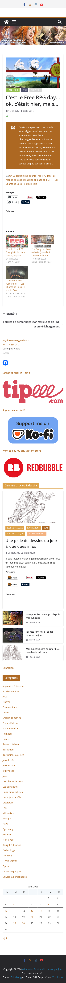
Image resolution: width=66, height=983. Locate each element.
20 (32, 916)
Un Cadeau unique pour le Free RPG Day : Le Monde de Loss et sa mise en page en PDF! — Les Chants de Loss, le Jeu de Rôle (32, 179)
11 (14, 910)
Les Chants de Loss (13, 781)
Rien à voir (36, 90)
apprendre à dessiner (13, 686)
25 (14, 923)
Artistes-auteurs (11, 691)
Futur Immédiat (11, 728)
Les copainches (11, 786)
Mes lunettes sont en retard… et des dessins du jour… (43, 650)
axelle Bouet (28, 111)
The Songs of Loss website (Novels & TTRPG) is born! (41, 252)
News (46, 528)
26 (23, 923)
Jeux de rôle (12, 90)
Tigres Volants (10, 860)
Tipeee (6, 866)
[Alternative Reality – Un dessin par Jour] (6, 22)
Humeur (7, 739)
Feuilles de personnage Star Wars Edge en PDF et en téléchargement (31, 324)
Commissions (10, 707)
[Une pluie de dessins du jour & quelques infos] (33, 507)
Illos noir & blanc (15, 528)
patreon (7, 834)
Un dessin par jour (36, 534)
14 (40, 910)
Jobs (5, 776)
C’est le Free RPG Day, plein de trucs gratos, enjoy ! (15, 252)
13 (32, 910)
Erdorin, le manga (12, 717)
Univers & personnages (15, 876)
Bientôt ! (11, 313)
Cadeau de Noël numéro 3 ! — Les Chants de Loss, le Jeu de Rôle (15, 285)
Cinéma (6, 701)
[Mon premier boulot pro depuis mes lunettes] (13, 618)
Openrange (8, 829)
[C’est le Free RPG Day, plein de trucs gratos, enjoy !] (17, 241)
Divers (6, 712)
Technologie (9, 850)
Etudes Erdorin (10, 723)
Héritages (7, 733)
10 (6, 910)
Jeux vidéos (8, 770)
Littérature (8, 802)
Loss (24, 90)
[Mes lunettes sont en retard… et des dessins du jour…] (13, 653)
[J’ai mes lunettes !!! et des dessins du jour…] (13, 636)
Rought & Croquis (15, 534)
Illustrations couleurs (13, 754)
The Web (7, 855)
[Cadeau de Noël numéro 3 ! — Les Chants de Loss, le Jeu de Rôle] (17, 272)
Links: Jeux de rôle (12, 797)
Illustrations (33, 528)
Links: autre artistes (13, 791)
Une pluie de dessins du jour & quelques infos (31, 543)
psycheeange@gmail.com (16, 340)
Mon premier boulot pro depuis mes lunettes (43, 616)
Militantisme (9, 813)
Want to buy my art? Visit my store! (22, 450)
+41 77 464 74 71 (12, 344)
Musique (7, 818)
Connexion (8, 667)
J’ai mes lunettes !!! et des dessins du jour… (39, 633)
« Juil (5, 938)
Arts (5, 696)
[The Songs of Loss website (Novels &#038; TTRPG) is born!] (42, 241)
